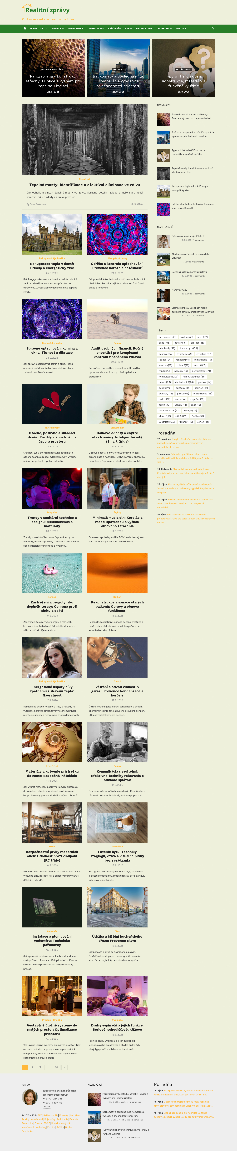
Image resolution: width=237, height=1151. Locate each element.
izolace (165, 359)
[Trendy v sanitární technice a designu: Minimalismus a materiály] (52, 488)
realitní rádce (202, 393)
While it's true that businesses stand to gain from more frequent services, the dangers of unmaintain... (185, 503)
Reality (25, 1119)
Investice (118, 69)
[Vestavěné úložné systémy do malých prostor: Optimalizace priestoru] (52, 996)
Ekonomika (27, 1123)
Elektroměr (117, 427)
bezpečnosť (167, 337)
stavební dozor (169, 410)
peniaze (204, 382)
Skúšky (60, 1127)
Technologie (144, 28)
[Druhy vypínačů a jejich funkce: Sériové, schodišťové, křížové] (117, 996)
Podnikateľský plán (61, 1123)
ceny (203, 337)
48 (56, 1067)
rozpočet (197, 399)
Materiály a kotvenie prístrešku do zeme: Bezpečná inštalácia (52, 773)
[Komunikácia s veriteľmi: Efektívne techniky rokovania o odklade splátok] (117, 742)
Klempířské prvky (117, 258)
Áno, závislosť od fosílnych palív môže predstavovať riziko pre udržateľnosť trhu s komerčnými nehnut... (186, 518)
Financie (73, 1119)
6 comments (199, 276)
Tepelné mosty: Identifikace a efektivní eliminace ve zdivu (84, 185)
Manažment (37, 1119)
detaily (180, 342)
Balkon (117, 597)
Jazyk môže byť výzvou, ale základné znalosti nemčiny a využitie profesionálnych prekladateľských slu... (184, 443)
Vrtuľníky (64, 1115)
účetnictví (167, 422)
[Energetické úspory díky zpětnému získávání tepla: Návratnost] (52, 657)
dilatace (197, 342)
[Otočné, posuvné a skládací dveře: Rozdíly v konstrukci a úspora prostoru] (52, 404)
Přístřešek (52, 766)
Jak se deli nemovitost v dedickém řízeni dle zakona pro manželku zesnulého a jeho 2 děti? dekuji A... (185, 473)
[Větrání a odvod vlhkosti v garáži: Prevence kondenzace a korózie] (117, 657)
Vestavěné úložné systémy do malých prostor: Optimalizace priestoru (52, 1029)
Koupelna (52, 512)
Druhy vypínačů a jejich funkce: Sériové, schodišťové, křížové (117, 1027)
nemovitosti (168, 376)
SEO (40, 1115)
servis (164, 405)
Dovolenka (27, 1131)
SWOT (47, 1123)
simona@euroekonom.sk (55, 1094)
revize (180, 399)
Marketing (41, 1127)
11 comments (198, 240)
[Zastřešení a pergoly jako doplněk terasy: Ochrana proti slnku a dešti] (52, 573)
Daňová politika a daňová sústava (189, 272)
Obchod (69, 1127)
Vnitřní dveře (183, 69)
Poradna (163, 28)
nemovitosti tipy (194, 376)
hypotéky (184, 354)
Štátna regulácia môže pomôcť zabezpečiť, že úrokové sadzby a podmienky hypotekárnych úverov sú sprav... (185, 488)
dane (164, 342)
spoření (181, 405)
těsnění (190, 410)
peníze (165, 388)
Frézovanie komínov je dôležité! (188, 236)
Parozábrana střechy (53, 69)
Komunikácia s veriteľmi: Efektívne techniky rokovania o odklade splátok (117, 775)
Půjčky (117, 343)
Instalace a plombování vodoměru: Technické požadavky (52, 940)
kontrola (165, 365)
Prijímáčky (49, 1119)
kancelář (183, 359)
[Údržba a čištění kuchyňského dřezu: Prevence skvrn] (117, 907)
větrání (181, 416)
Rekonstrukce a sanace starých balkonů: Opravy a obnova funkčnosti (117, 606)
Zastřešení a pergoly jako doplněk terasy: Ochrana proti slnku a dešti (52, 606)
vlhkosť (165, 416)
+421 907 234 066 (52, 1098)
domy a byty (189, 348)
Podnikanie (62, 1119)
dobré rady (167, 348)
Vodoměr (52, 931)
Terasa (52, 597)
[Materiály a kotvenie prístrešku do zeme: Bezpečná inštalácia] (52, 742)
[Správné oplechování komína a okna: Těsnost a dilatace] (52, 319)
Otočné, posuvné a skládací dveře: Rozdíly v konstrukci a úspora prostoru (52, 437)
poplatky (166, 393)
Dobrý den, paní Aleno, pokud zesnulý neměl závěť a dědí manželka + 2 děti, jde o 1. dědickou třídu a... (185, 458)
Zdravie (38, 1123)
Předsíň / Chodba (52, 1020)
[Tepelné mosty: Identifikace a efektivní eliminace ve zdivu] (85, 139)
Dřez (117, 931)
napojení (181, 371)
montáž (200, 365)
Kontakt (181, 28)
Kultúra (51, 1127)
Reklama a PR (51, 1115)
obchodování (184, 382)
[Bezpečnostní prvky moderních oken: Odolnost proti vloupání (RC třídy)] (52, 822)
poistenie (183, 388)
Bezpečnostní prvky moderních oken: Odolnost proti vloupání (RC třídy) (52, 856)
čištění (203, 422)
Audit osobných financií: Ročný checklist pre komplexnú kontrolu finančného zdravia (117, 352)
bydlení (187, 337)
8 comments (198, 262)
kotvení (183, 365)
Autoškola (75, 1115)
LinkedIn (47, 1106)
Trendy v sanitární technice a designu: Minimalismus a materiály (52, 522)
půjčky (183, 393)
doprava (166, 354)
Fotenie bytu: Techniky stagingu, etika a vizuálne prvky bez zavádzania (117, 856)
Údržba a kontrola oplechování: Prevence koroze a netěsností (117, 266)
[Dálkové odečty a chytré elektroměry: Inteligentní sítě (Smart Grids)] (117, 404)
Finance (56, 28)
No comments (135, 1102)
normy (165, 382)
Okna (52, 846)
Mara (124, 1138)
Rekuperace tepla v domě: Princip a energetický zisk (52, 266)
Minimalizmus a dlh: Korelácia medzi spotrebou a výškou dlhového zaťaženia (117, 522)
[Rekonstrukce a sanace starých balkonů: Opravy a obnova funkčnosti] (117, 573)
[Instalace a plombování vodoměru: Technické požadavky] (52, 907)
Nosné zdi (84, 179)
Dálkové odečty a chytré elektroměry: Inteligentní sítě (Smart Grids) (117, 437)
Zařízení (113, 28)
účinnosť (186, 422)
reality (164, 399)
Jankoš (124, 1102)
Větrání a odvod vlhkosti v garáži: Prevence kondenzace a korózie (117, 691)
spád (196, 405)
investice (204, 354)
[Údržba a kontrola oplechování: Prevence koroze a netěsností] (117, 234)
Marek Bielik (124, 1120)
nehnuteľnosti (202, 371)
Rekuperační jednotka (52, 258)
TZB (127, 28)
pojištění (201, 388)
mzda (164, 371)
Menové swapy (179, 290)
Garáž (117, 681)
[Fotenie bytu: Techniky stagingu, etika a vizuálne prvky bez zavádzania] (117, 822)
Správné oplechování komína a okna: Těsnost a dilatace (52, 350)
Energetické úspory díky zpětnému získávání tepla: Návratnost (52, 691)
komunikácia (203, 359)
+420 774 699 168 (52, 1102)
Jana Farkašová (38, 204)
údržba (198, 416)
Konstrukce (75, 28)
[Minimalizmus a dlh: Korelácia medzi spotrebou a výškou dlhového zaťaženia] (117, 488)
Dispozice (95, 28)
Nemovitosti (37, 28)
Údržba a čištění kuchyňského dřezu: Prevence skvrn (117, 938)
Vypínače (117, 1020)
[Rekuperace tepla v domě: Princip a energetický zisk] (52, 234)
